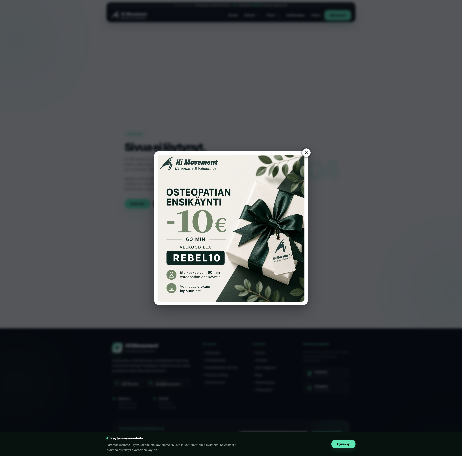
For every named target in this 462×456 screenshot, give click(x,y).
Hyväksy (343, 444)
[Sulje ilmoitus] (306, 152)
